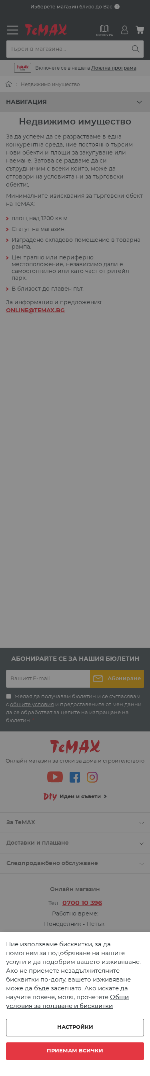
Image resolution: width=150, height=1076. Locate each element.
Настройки (75, 1027)
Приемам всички (75, 1051)
